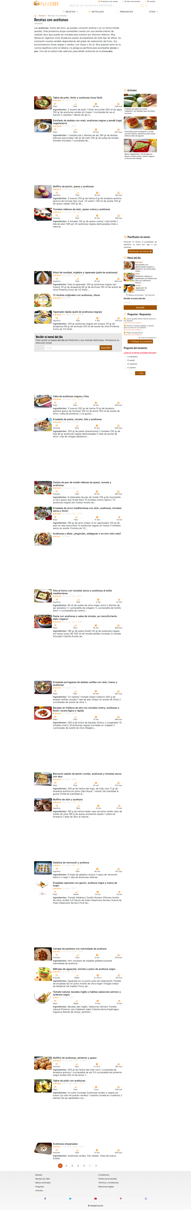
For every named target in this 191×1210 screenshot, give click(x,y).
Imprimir (151, 295)
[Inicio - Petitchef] (35, 16)
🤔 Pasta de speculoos (133, 333)
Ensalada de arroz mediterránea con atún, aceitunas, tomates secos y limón (87, 509)
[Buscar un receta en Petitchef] (142, 5)
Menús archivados (136, 295)
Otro (152, 12)
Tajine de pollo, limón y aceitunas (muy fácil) (77, 97)
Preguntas (126, 12)
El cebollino (132, 364)
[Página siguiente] (90, 1165)
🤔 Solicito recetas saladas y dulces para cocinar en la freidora (139, 327)
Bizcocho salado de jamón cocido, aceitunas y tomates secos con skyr (87, 775)
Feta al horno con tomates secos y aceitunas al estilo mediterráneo (82, 592)
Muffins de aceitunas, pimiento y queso (75, 1057)
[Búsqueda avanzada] (146, 6)
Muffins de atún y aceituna (68, 799)
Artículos (97, 12)
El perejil (131, 360)
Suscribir (106, 347)
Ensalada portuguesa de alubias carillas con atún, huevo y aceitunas (85, 683)
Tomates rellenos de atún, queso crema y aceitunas (81, 209)
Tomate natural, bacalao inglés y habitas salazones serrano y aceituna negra (87, 993)
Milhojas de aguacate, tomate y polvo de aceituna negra (84, 969)
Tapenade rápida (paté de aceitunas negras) (77, 311)
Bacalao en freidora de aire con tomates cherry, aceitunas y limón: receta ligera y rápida (86, 709)
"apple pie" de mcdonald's (141, 289)
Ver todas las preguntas (146, 338)
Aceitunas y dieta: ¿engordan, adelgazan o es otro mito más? (87, 533)
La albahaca (132, 356)
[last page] (96, 1165)
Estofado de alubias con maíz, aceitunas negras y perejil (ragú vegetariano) (87, 122)
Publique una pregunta (141, 341)
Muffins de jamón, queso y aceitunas (73, 186)
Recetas (70, 12)
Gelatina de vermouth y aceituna (71, 862)
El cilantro (131, 367)
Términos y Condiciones (108, 1183)
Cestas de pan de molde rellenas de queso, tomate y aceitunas (82, 484)
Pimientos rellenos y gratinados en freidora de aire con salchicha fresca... (146, 279)
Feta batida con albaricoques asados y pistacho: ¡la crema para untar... (145, 268)
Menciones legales (106, 1187)
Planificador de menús (139, 251)
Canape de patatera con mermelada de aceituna (79, 948)
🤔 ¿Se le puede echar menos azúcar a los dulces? (140, 320)
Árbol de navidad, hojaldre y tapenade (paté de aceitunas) (85, 272)
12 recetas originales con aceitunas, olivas (76, 295)
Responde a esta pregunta (132, 323)
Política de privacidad (107, 1179)
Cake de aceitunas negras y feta (71, 396)
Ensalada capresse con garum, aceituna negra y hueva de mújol (85, 884)
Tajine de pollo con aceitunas (69, 1080)
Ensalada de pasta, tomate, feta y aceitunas (77, 419)
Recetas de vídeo (42, 1179)
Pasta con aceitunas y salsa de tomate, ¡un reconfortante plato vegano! (85, 617)
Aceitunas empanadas (65, 1143)
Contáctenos (103, 1175)
